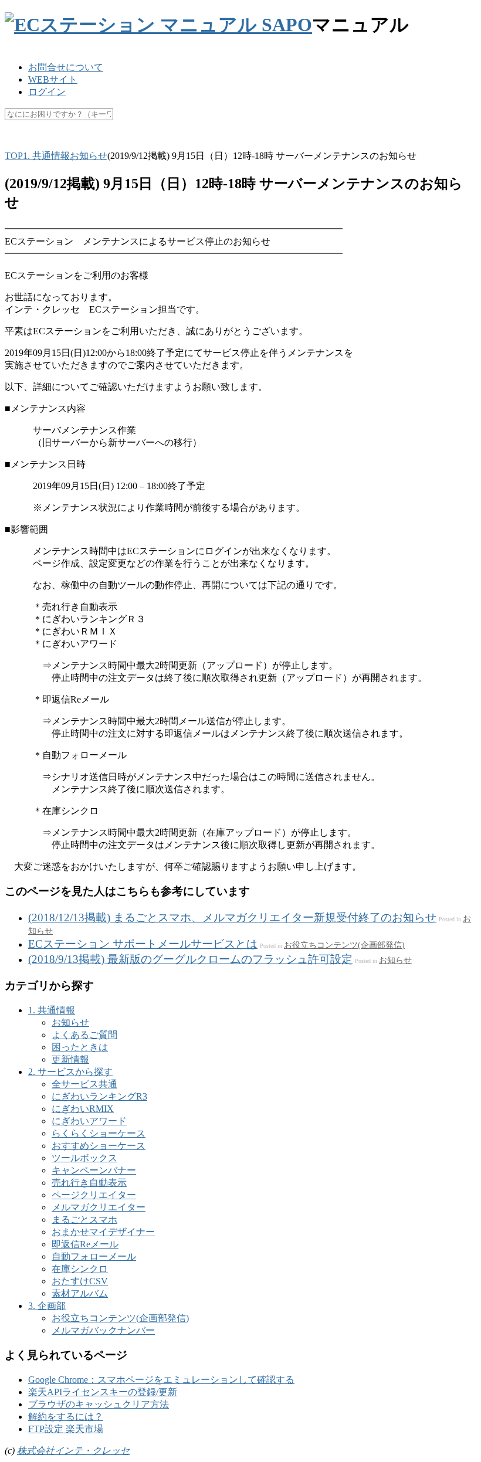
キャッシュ (135, 142)
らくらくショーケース (98, 1133)
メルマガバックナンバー (103, 1330)
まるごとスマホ (84, 1219)
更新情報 (70, 1059)
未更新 (264, 142)
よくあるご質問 (84, 1035)
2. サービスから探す (70, 1072)
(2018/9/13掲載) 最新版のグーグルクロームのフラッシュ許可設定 (190, 959)
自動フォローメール (94, 1256)
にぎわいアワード (89, 1121)
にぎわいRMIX (83, 1109)
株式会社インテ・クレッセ (73, 1451)
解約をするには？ (65, 1417)
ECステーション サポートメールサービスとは (143, 944)
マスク (185, 142)
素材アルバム (80, 1293)
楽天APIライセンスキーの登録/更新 (102, 1392)
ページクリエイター (94, 1195)
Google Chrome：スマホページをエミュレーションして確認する (161, 1380)
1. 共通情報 (51, 1010)
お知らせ (395, 960)
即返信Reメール (85, 1244)
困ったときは (80, 1047)
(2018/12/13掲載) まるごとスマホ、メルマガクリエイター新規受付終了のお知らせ (232, 917)
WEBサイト (52, 79)
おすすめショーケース (98, 1146)
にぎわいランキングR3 (99, 1096)
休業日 (225, 142)
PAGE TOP (460, 1406)
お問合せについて (65, 67)
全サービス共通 (84, 1084)
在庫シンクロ (80, 1269)
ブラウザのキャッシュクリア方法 (98, 1404)
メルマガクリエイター (98, 1207)
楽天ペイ (54, 142)
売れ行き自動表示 (89, 1183)
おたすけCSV (80, 1281)
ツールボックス (84, 1158)
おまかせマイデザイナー (103, 1232)
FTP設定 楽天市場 (65, 1429)
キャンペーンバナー (94, 1170)
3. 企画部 (47, 1306)
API (92, 142)
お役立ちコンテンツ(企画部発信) (344, 944)
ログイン (47, 92)
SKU (14, 142)
